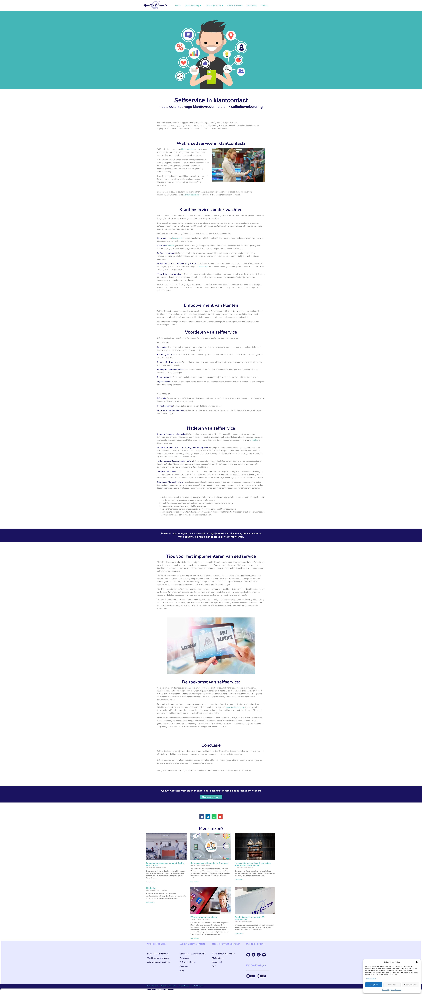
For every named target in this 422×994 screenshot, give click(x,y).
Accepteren (374, 985)
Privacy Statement (396, 990)
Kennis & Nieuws (234, 5)
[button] (418, 962)
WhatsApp (203, 266)
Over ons (184, 966)
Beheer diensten (371, 979)
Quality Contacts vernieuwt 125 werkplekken (249, 918)
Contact (264, 5)
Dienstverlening (192, 5)
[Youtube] (264, 955)
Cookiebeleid (385, 990)
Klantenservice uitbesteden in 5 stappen (209, 863)
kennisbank (177, 238)
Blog (182, 970)
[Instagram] (259, 955)
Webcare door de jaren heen (203, 917)
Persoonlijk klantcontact (157, 953)
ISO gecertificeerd (188, 962)
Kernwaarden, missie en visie (193, 953)
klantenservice (187, 149)
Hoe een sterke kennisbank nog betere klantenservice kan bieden (253, 864)
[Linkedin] (253, 955)
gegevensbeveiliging (235, 707)
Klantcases (184, 958)
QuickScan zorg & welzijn (158, 958)
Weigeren (392, 985)
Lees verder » (150, 882)
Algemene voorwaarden (168, 986)
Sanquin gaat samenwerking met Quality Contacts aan (165, 864)
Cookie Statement (197, 986)
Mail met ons (218, 958)
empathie (254, 440)
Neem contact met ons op (223, 953)
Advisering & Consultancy (158, 962)
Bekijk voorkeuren (410, 985)
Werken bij (251, 5)
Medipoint (151, 888)
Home (178, 5)
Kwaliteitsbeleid (184, 986)
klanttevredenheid (191, 194)
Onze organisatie (213, 5)
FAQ (214, 966)
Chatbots (170, 245)
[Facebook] (248, 955)
